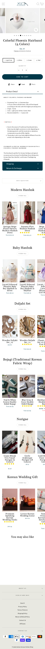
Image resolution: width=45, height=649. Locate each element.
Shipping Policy (22, 613)
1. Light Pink (8, 60)
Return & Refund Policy (22, 617)
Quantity (22, 65)
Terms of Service (23, 610)
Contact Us (22, 620)
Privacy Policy (22, 606)
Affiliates (22, 624)
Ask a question (22, 180)
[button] (25, 232)
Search (22, 603)
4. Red (38, 60)
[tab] (22, 91)
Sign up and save (22, 595)
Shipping (16, 51)
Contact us (22, 630)
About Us (22, 588)
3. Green (29, 60)
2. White (19, 60)
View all (22, 195)
